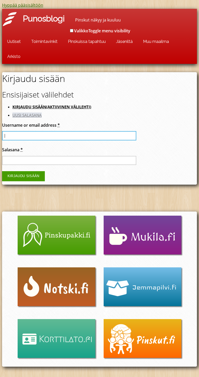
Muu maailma (156, 41)
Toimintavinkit (44, 41)
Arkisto (13, 56)
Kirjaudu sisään (51, 106)
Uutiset (14, 41)
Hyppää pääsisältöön (22, 5)
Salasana (12, 150)
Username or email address (31, 125)
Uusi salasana (27, 115)
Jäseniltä (124, 41)
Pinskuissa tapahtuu (87, 41)
